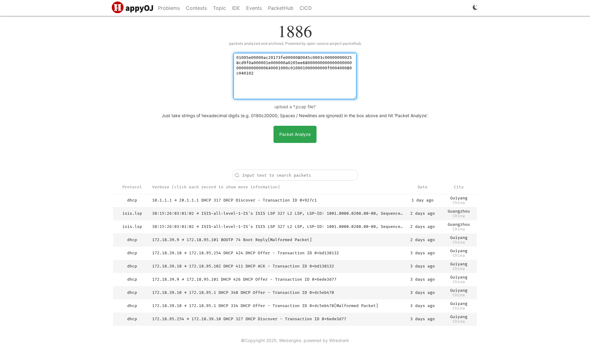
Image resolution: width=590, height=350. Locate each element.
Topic (219, 8)
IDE (236, 8)
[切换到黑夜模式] (475, 7)
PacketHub (280, 8)
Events (254, 8)
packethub (352, 43)
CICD (306, 8)
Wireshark (339, 340)
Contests (196, 8)
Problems (169, 8)
